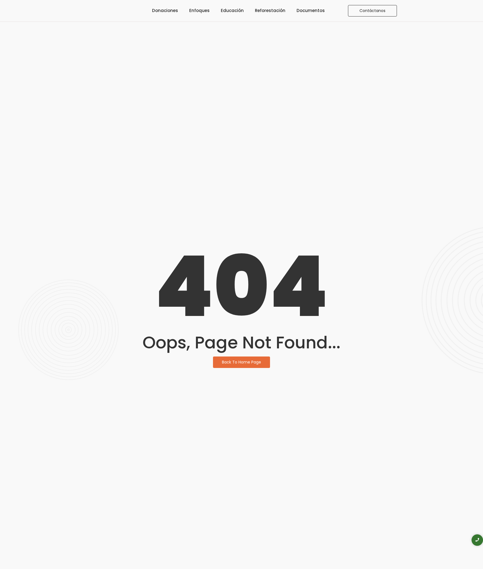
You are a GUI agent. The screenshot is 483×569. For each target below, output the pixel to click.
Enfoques (199, 10)
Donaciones (165, 10)
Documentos (311, 10)
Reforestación (270, 10)
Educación (232, 10)
